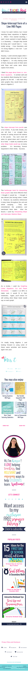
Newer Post (6, 425)
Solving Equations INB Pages (7, 397)
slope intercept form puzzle (14, 127)
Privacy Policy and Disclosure (11, 642)
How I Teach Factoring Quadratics (7, 416)
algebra (5, 19)
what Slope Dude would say (10, 144)
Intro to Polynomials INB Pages (20, 416)
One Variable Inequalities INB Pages (20, 398)
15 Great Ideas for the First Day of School (14, 564)
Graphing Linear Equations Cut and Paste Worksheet (14, 288)
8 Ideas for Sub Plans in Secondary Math (14, 590)
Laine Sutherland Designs (18, 668)
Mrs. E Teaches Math (17, 666)
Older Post (22, 425)
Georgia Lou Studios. (11, 667)
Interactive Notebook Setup (14, 617)
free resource (13, 19)
